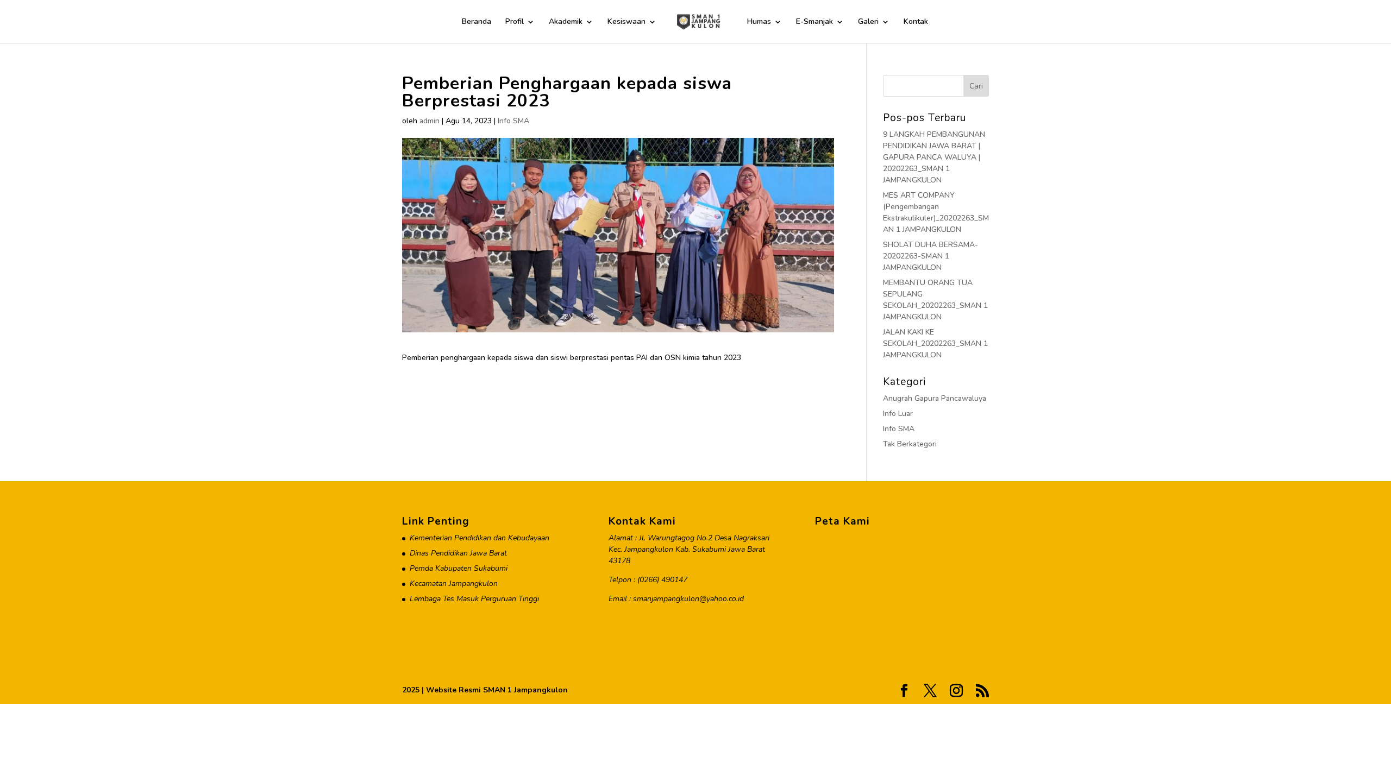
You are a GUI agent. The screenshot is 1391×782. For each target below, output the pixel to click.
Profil (514, 22)
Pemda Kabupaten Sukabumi (458, 568)
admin (429, 121)
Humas (759, 22)
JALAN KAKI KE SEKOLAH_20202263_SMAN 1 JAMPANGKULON (935, 343)
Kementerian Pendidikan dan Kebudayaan (479, 538)
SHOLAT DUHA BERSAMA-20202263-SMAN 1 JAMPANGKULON (930, 256)
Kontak (916, 22)
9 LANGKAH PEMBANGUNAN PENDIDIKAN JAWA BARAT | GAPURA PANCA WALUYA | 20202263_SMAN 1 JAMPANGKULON (934, 157)
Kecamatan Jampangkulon (454, 583)
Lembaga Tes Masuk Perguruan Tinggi (474, 599)
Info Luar (898, 413)
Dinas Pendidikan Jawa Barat (458, 553)
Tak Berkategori (910, 444)
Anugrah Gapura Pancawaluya (934, 398)
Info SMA (513, 121)
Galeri (868, 22)
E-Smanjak (814, 22)
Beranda (476, 22)
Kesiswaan (626, 22)
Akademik (565, 22)
